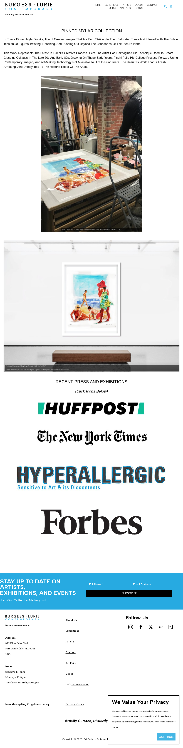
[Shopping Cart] (171, 6)
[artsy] (170, 627)
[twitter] (150, 627)
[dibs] (160, 627)
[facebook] (140, 627)
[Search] (165, 6)
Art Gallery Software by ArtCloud (102, 739)
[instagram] (130, 627)
